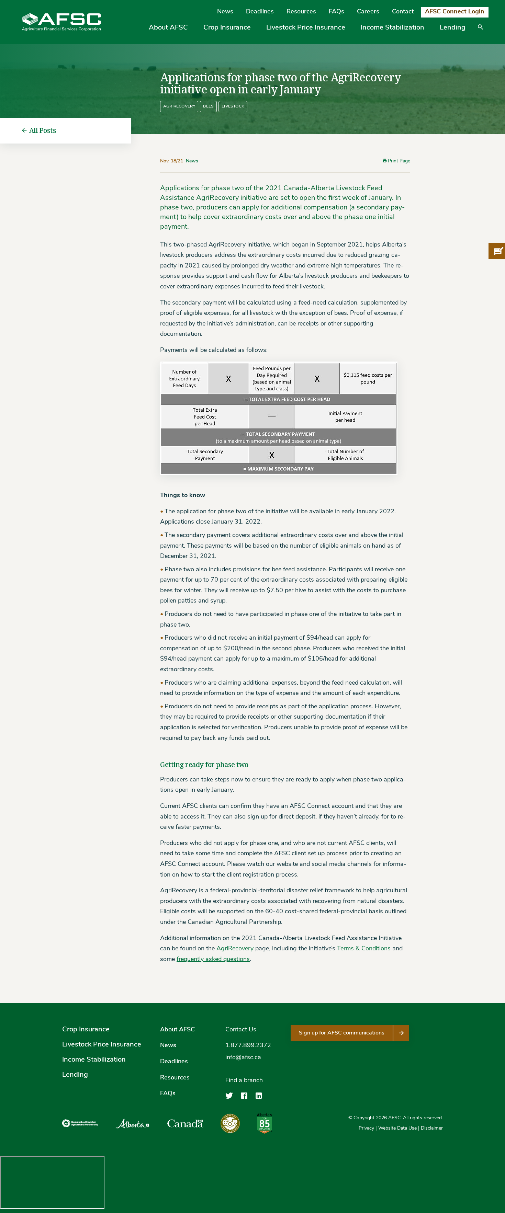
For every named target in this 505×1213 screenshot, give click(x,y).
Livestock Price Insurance (305, 27)
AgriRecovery (179, 106)
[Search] (480, 32)
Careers (368, 12)
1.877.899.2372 (248, 1046)
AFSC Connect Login (454, 12)
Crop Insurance (227, 27)
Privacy (366, 1128)
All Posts (42, 130)
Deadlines (260, 12)
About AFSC (168, 27)
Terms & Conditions (364, 949)
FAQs (336, 12)
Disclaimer (432, 1128)
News (225, 12)
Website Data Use (397, 1128)
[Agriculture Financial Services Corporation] (61, 22)
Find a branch (244, 1081)
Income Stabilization (392, 27)
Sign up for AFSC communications (341, 1033)
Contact (403, 12)
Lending (452, 27)
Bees (208, 106)
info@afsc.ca (243, 1058)
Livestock (233, 106)
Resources (301, 12)
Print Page (398, 161)
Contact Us (240, 1030)
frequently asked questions (213, 960)
